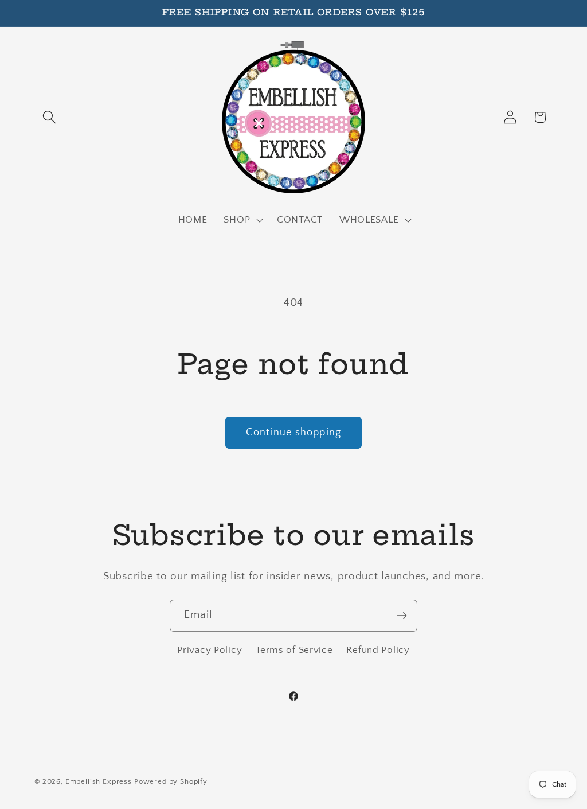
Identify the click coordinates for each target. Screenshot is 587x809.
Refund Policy (377, 650)
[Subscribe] (401, 616)
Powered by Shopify (171, 781)
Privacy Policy (209, 650)
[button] (49, 117)
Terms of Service (294, 650)
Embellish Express (98, 781)
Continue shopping (293, 432)
